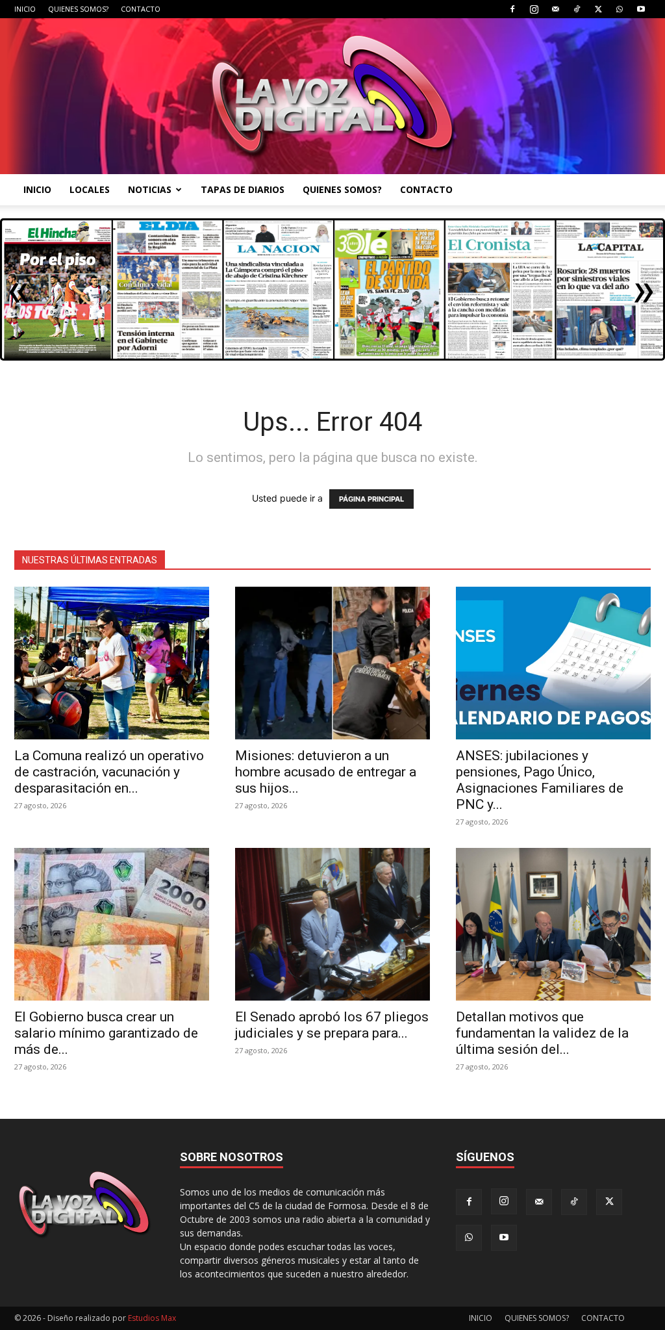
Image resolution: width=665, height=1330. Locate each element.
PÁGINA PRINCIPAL (371, 499)
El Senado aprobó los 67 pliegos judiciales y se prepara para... (332, 1025)
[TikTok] (576, 9)
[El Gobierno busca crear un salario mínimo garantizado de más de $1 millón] (111, 924)
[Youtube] (641, 9)
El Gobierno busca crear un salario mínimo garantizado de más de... (106, 1033)
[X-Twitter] (598, 9)
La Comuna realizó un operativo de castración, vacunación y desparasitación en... (109, 772)
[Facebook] (512, 9)
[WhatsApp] (619, 9)
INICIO (25, 9)
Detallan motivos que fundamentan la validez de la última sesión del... (542, 1033)
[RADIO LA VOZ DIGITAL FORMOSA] (332, 96)
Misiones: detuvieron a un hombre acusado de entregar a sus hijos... (325, 772)
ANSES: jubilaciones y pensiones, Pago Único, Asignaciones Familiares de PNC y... (539, 780)
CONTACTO (140, 9)
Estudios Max (152, 1318)
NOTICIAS (149, 189)
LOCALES (89, 189)
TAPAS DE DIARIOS (242, 189)
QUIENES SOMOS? (78, 9)
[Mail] (555, 9)
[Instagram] (534, 9)
